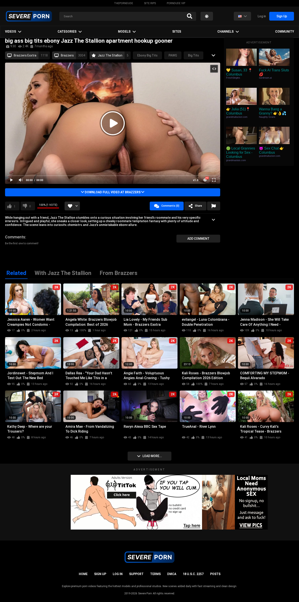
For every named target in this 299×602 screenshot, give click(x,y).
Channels (225, 31)
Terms (155, 574)
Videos (10, 31)
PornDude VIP (176, 3)
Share (198, 205)
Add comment (198, 238)
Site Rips (150, 3)
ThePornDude (123, 3)
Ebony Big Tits (147, 55)
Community (284, 31)
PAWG (173, 55)
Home (83, 574)
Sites (176, 31)
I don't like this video (30, 206)
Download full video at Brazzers (112, 192)
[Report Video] (213, 206)
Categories (67, 31)
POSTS (215, 574)
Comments (15, 237)
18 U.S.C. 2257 (193, 574)
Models (124, 31)
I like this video (14, 206)
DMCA (171, 574)
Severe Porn (145, 593)
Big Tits (193, 55)
